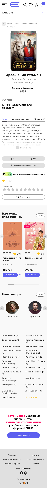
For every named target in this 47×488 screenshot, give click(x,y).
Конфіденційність (11, 459)
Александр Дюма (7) (35, 367)
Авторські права (12, 463)
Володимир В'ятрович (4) (8, 362)
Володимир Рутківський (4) (9, 392)
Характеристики (21, 119)
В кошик (10, 275)
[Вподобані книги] (31, 5)
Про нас (12, 455)
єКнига (35, 455)
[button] (45, 236)
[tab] (5, 119)
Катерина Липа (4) (11, 346)
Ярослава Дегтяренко (23, 79)
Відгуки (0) (39, 119)
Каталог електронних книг (26, 24)
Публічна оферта (35, 459)
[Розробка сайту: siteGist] (23, 483)
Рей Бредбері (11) (10, 335)
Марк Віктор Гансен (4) (35, 362)
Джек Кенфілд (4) (10, 340)
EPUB (9, 24)
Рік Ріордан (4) (9, 384)
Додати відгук (25, 197)
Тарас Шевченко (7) (35, 372)
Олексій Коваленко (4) (11, 351)
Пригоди (10, 27)
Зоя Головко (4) (32, 378)
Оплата (35, 463)
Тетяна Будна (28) (33, 335)
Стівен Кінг (12, 316)
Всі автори (30, 397)
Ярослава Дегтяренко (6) (9, 379)
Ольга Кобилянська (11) (11, 373)
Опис (5, 119)
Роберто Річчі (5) (10, 367)
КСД (31, 82)
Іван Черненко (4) (34, 346)
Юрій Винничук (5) (11, 357)
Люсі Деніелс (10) (33, 391)
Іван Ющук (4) (8, 397)
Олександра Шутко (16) (34, 385)
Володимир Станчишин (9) (32, 351)
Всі (40, 215)
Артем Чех (35, 316)
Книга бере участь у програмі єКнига (29, 174)
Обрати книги (23, 435)
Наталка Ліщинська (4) (34, 341)
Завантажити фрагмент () (24, 159)
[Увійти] (37, 5)
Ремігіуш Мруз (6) (34, 357)
